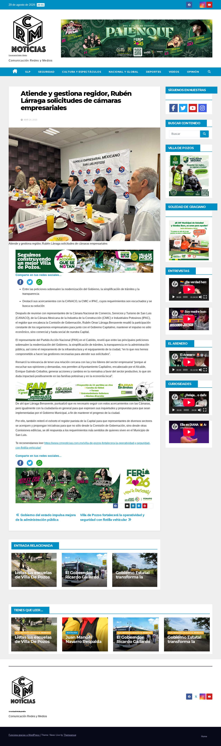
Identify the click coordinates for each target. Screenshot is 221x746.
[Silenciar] (200, 297)
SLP (28, 71)
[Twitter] (183, 108)
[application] (189, 289)
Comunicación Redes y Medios (18, 55)
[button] (209, 71)
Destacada (72, 633)
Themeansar (70, 735)
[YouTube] (193, 108)
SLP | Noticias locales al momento (33, 633)
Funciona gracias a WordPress (24, 735)
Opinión (193, 71)
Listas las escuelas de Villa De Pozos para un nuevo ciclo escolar (33, 579)
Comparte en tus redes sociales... (38, 275)
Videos (174, 71)
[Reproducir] (173, 297)
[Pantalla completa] (205, 297)
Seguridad (46, 71)
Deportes (153, 71)
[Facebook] (173, 108)
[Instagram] (202, 108)
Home (204, 736)
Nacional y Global (123, 71)
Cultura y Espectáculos (81, 71)
